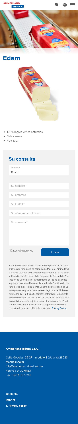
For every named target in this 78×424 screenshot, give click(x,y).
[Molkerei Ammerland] (13, 5)
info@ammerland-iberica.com (24, 366)
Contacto (12, 394)
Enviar (55, 252)
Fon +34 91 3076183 (18, 371)
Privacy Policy (59, 308)
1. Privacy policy (16, 406)
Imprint (10, 400)
